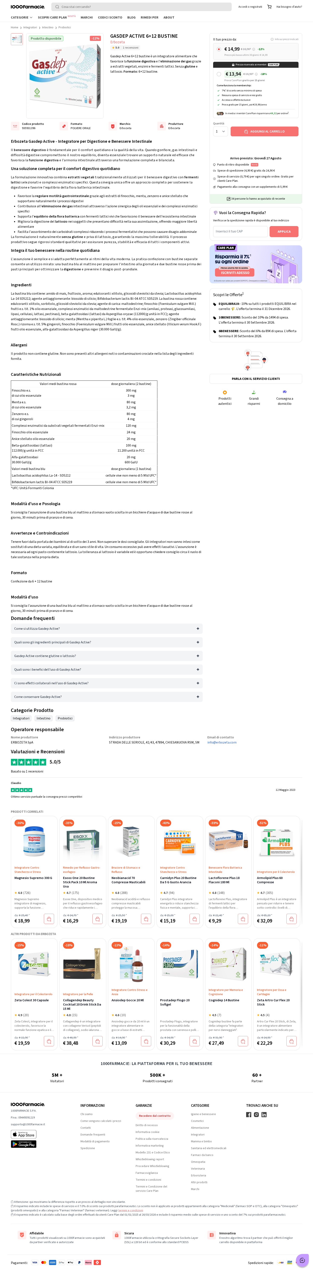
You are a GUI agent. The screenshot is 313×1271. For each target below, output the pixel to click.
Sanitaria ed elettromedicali (208, 1148)
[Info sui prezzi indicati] (253, 49)
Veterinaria (198, 1169)
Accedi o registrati (250, 7)
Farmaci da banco (202, 1155)
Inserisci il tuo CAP (229, 231)
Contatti (85, 1128)
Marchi (87, 17)
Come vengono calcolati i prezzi (100, 1121)
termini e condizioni (130, 1210)
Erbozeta (117, 42)
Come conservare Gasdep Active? (38, 697)
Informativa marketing (150, 1146)
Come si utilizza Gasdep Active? (37, 628)
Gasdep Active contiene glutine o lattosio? (45, 656)
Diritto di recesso (147, 1125)
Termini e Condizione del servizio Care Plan (151, 1189)
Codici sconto (110, 17)
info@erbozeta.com (222, 742)
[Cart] (269, 7)
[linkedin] (264, 1114)
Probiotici (65, 27)
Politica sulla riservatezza (152, 1139)
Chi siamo (86, 1114)
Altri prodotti (199, 1182)
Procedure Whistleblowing (152, 1166)
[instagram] (256, 1114)
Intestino (47, 27)
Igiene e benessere (203, 1114)
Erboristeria (198, 1175)
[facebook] (248, 1114)
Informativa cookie (147, 1132)
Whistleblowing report (150, 1159)
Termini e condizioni (148, 1180)
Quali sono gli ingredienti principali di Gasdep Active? (52, 642)
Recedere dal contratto (155, 1116)
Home (14, 27)
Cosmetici (197, 1121)
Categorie (20, 17)
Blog (131, 17)
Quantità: (219, 123)
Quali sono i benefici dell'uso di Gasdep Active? (47, 669)
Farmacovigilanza (147, 1173)
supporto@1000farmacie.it (28, 1124)
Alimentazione (200, 1128)
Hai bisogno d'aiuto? (289, 7)
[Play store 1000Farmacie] (39, 1144)
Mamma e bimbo (201, 1141)
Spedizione (87, 1148)
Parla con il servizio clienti (256, 378)
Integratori (30, 27)
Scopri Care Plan (57, 17)
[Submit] (58, 6)
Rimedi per (149, 17)
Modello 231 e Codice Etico (153, 1152)
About (169, 17)
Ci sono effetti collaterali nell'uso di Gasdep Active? (51, 683)
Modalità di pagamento (95, 1141)
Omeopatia (198, 1162)
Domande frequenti (92, 1135)
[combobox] (141, 7)
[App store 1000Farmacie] (39, 1134)
